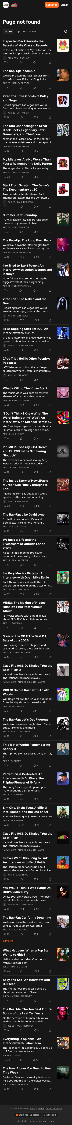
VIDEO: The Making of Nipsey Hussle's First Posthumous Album (24, 607)
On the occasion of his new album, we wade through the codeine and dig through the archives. (26, 1019)
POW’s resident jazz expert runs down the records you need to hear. (25, 221)
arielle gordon (20, 172)
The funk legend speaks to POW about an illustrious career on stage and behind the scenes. (27, 428)
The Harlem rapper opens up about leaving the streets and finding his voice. (27, 868)
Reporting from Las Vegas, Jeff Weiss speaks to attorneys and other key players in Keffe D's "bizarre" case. (25, 495)
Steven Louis (19, 526)
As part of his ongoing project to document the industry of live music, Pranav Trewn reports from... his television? (25, 554)
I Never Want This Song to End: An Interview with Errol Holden (25, 860)
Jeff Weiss (23, 113)
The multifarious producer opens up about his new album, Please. (24, 990)
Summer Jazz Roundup (20, 215)
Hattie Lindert (19, 967)
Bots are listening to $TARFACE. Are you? (27, 816)
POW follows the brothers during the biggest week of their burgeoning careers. (25, 280)
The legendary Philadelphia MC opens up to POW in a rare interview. (27, 1049)
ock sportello (19, 820)
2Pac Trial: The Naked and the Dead (24, 301)
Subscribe (51, 4)
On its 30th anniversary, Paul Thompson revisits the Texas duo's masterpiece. (27, 898)
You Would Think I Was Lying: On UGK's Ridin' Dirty (27, 890)
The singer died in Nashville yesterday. (26, 168)
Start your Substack (29, 1114)
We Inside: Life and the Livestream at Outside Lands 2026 (24, 544)
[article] (36, 52)
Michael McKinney (22, 652)
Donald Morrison (20, 731)
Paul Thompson (20, 146)
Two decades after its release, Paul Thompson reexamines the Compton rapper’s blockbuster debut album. (25, 195)
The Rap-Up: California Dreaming (27, 917)
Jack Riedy (18, 434)
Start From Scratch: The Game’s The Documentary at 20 (26, 187)
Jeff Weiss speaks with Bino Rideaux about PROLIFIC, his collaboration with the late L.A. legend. (26, 617)
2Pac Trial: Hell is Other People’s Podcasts (26, 360)
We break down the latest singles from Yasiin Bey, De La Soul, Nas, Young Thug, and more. (27, 246)
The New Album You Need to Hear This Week (27, 1070)
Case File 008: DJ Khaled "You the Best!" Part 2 (27, 668)
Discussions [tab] (29, 31)
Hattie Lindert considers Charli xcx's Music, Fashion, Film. (24, 960)
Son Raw (24, 58)
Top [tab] (18, 31)
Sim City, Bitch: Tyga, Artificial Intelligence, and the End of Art (25, 810)
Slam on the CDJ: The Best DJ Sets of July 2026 (24, 638)
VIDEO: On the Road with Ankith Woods (26, 692)
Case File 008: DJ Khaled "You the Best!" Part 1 (27, 835)
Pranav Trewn (20, 560)
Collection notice (54, 1108)
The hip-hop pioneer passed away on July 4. (27, 755)
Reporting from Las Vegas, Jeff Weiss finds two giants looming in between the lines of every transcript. (27, 106)
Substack (21, 1121)
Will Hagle (18, 706)
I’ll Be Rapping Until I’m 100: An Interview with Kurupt (25, 331)
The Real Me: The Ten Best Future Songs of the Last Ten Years (27, 1011)
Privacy (33, 1108)
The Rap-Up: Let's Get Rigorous (26, 719)
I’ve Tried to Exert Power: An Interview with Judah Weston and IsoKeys (27, 270)
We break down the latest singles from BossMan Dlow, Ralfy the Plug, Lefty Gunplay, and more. (26, 77)
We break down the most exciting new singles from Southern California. (26, 923)
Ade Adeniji (17, 794)
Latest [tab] (8, 31)
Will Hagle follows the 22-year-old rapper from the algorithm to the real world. (27, 700)
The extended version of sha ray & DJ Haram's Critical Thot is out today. (25, 461)
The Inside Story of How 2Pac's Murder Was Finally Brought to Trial (25, 485)
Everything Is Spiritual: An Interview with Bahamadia (22, 1041)
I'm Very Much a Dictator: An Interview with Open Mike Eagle (26, 575)
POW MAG (17, 623)
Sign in (65, 4)
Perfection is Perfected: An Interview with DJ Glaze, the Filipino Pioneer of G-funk (23, 778)
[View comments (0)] (21, 62)
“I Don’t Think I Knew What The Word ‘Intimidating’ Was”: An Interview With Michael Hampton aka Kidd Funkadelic (27, 418)
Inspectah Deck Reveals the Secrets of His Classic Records (25, 43)
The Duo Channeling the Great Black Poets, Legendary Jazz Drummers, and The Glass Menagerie (25, 130)
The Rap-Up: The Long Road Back (27, 240)
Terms (41, 1108)
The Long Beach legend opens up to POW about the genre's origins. (24, 788)
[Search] (65, 31)
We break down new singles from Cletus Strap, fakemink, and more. (27, 725)
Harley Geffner (21, 83)
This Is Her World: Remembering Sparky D (26, 747)
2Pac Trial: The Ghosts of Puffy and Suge (25, 98)
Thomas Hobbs (25, 345)
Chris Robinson (20, 227)
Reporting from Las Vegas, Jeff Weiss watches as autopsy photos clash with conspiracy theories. (25, 309)
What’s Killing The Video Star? (25, 388)
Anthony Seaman (21, 252)
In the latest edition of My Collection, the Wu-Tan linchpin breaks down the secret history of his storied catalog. (27, 51)
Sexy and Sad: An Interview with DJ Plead (26, 982)
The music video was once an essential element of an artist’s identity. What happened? (26, 394)
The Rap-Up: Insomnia (19, 71)
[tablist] (20, 31)
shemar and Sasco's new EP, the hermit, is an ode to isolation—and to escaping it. (27, 140)
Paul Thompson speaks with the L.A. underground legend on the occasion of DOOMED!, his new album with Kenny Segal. (27, 583)
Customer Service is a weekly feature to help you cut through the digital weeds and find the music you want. (26, 1078)
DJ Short (16, 761)
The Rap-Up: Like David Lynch (24, 514)
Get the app (50, 1114)
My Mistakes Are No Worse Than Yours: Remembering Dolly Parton (27, 161)
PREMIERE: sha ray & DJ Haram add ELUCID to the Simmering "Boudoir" (25, 451)
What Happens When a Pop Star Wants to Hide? (26, 952)
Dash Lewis (22, 875)
